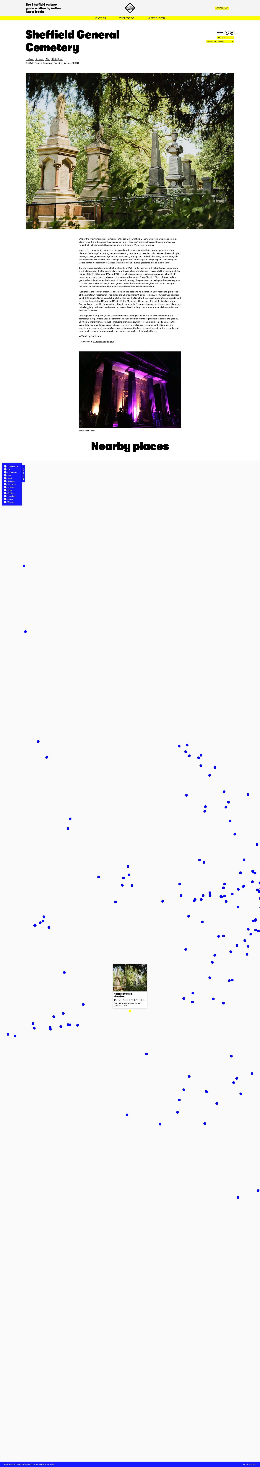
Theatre (10, 502)
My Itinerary (222, 8)
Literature (11, 484)
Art (61, 59)
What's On (100, 18)
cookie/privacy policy (46, 1464)
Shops (10, 499)
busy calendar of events (133, 319)
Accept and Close (249, 1464)
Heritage (30, 59)
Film (47, 59)
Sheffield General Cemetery (145, 239)
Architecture (12, 466)
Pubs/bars (11, 496)
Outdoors (39, 59)
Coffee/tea (12, 472)
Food (9, 478)
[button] (130, 1011)
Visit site (221, 37)
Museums (11, 487)
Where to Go (126, 18)
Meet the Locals (156, 18)
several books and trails (128, 328)
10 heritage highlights (103, 341)
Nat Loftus (96, 336)
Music (54, 59)
